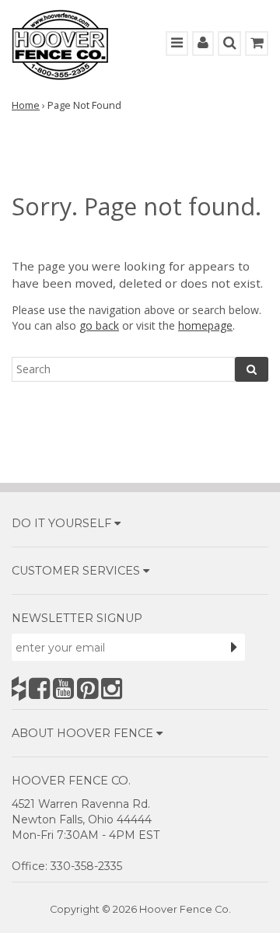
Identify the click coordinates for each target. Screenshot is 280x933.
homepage (205, 325)
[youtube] (63, 688)
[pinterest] (87, 688)
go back (99, 325)
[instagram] (111, 688)
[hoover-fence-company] (19, 688)
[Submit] (234, 647)
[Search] (251, 369)
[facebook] (39, 688)
